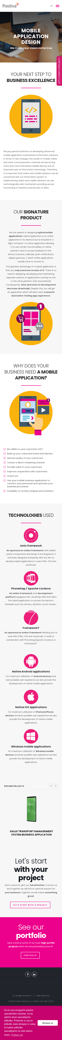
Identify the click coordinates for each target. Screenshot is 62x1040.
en (51, 6)
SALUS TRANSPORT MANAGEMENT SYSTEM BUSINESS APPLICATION (31, 832)
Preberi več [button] (17, 1035)
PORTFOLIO (30, 955)
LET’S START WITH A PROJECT (30, 905)
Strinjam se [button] (47, 1023)
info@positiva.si (22, 996)
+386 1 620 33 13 (42, 996)
